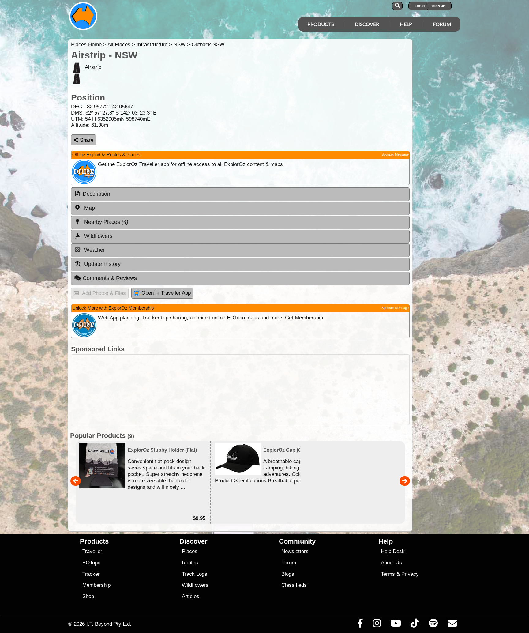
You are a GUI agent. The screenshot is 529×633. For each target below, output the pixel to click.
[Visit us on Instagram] (376, 625)
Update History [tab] (102, 264)
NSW (180, 44)
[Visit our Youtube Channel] (395, 625)
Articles (190, 596)
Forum (442, 24)
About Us (391, 563)
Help (406, 24)
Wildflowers (195, 585)
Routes (190, 563)
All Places (118, 44)
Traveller (92, 551)
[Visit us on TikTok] (415, 625)
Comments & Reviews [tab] (110, 278)
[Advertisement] (240, 389)
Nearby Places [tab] (105, 222)
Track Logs (194, 574)
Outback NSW (208, 44)
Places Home (86, 44)
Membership (96, 585)
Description (96, 194)
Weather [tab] (94, 250)
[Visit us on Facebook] (360, 625)
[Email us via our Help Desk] (452, 625)
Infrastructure (152, 44)
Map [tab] (89, 208)
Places (189, 551)
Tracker (91, 574)
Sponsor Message (395, 154)
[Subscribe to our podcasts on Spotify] (433, 625)
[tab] (240, 194)
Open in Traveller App (166, 293)
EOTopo (91, 563)
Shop (88, 596)
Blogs (287, 574)
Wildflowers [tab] (97, 236)
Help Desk (393, 551)
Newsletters (295, 551)
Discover (367, 24)
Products (320, 24)
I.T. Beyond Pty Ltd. (108, 624)
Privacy (410, 574)
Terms (388, 574)
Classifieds (294, 585)
